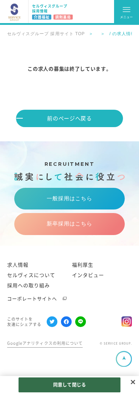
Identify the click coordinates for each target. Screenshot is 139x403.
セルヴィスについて (31, 275)
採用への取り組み (28, 285)
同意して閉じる (69, 384)
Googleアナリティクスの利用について (45, 343)
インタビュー (88, 275)
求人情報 (18, 264)
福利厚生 (82, 264)
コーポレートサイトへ (32, 298)
